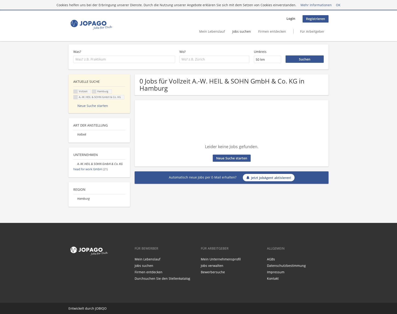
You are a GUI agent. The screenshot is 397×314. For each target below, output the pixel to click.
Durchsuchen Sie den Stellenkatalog (162, 278)
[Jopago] (91, 25)
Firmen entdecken (272, 31)
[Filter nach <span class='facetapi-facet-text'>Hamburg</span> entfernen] (94, 92)
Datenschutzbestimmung (286, 265)
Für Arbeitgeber (312, 31)
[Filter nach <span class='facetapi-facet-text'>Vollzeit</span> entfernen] (76, 92)
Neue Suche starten (231, 158)
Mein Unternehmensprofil (221, 259)
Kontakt (273, 278)
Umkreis (260, 51)
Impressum (275, 272)
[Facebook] (71, 266)
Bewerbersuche (213, 272)
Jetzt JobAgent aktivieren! (271, 178)
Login (290, 18)
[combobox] (124, 59)
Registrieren (315, 19)
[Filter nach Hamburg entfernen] (75, 199)
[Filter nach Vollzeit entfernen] (75, 134)
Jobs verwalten (212, 265)
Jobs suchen (241, 31)
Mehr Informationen (316, 5)
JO (97, 308)
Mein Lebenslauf (212, 31)
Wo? (182, 51)
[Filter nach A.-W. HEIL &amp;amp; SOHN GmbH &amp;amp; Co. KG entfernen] (75, 164)
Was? (77, 51)
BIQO (103, 308)
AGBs (271, 259)
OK (338, 5)
